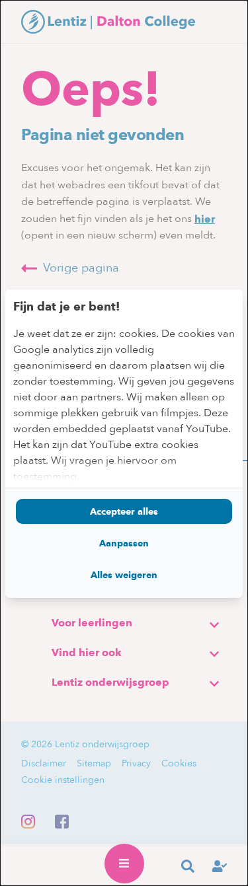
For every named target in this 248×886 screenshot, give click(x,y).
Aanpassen (124, 543)
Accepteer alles (124, 511)
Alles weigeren (124, 575)
